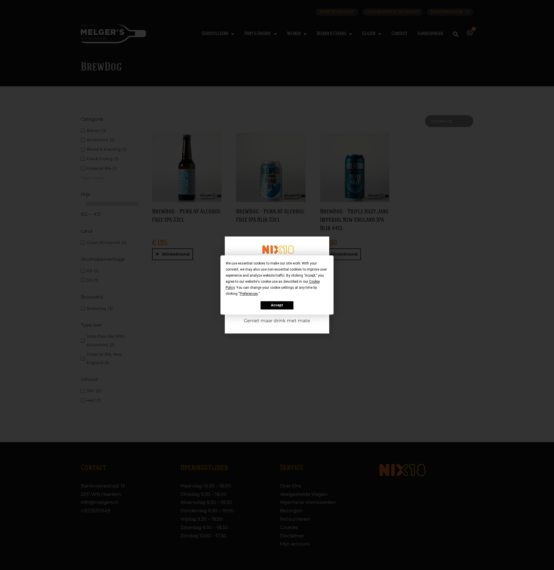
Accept (277, 305)
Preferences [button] (249, 294)
